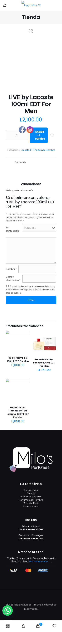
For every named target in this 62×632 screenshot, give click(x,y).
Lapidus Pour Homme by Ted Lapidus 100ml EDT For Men (18, 412)
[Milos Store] (31, 5)
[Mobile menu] (57, 5)
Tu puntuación (13, 229)
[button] (7, 610)
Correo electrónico (13, 278)
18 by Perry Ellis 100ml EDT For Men (18, 359)
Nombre (11, 269)
